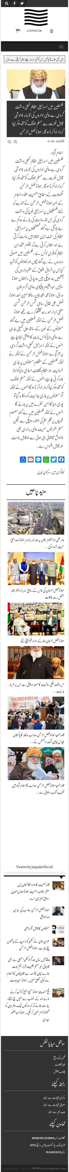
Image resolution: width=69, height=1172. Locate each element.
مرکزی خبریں (43, 472)
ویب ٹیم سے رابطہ (56, 1111)
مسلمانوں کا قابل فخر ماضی (36, 928)
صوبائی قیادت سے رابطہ (54, 1104)
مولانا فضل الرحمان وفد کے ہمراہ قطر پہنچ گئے (42, 640)
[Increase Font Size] (15, 141)
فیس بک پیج (59, 1057)
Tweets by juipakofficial (34, 866)
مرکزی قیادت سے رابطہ (54, 1097)
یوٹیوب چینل (59, 1071)
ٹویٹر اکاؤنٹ (60, 1064)
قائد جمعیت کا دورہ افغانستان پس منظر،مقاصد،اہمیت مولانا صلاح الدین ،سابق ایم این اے (30, 891)
